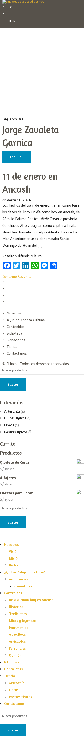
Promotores (23, 586)
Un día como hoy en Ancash (31, 599)
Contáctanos (17, 353)
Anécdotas (17, 641)
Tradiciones (18, 613)
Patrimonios (18, 627)
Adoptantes (18, 579)
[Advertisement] (42, 72)
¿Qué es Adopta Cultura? (26, 320)
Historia (15, 565)
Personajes (17, 648)
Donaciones (16, 340)
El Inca (11, 364)
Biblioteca (14, 333)
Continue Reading (16, 276)
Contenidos (15, 326)
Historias (16, 606)
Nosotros (14, 313)
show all (17, 157)
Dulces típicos (15, 418)
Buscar (12, 384)
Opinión (15, 655)
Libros (9, 425)
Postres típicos (16, 432)
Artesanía (12, 411)
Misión (14, 558)
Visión (14, 551)
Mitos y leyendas (22, 620)
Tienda (12, 346)
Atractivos (17, 634)
